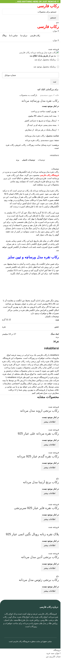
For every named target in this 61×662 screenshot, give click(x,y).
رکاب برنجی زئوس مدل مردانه (39, 580)
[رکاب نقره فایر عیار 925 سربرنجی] (30, 499)
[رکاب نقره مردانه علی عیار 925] (39, 426)
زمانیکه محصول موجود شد (44, 67)
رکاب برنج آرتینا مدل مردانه (41, 482)
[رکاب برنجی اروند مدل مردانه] (40, 403)
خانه (57, 95)
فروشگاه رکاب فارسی (21, 641)
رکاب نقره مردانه (32, 140)
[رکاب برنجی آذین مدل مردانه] (45, 550)
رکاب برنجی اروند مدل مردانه (39, 410)
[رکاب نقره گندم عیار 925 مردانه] (44, 449)
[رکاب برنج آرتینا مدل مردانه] (30, 473)
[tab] (41, 160)
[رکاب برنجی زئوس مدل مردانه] (44, 573)
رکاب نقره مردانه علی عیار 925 (38, 433)
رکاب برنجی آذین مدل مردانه (40, 557)
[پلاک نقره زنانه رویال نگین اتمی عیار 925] (41, 524)
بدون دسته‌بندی (46, 95)
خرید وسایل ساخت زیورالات (39, 145)
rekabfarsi (54, 155)
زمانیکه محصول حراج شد (45, 59)
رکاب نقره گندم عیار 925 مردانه (38, 456)
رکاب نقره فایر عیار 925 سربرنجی (36, 508)
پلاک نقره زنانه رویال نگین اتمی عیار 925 (32, 534)
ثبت (54, 82)
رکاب (24, 145)
